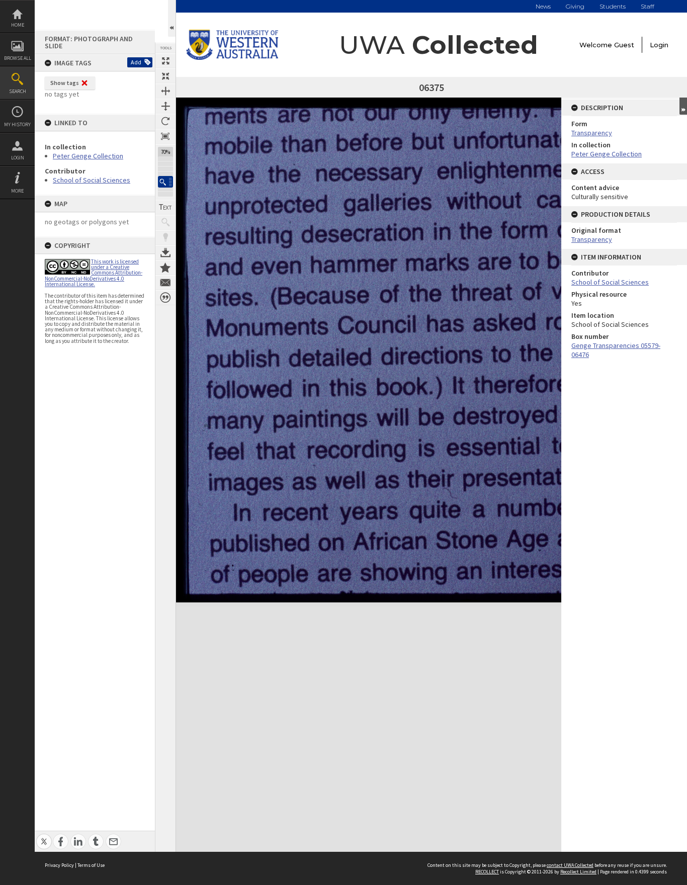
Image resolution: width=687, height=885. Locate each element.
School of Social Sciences (91, 180)
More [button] (17, 191)
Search (17, 91)
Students (612, 6)
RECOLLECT (487, 871)
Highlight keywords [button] (165, 237)
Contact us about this (165, 282)
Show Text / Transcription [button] (165, 207)
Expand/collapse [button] (683, 106)
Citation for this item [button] (165, 297)
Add (136, 62)
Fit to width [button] (165, 91)
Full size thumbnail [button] (165, 60)
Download (165, 252)
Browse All (17, 58)
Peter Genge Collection (88, 155)
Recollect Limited (578, 871)
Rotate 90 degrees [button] (165, 121)
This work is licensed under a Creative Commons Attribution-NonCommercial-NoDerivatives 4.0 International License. (93, 273)
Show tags (64, 82)
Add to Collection (165, 267)
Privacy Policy (59, 865)
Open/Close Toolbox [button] (172, 18)
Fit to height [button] (165, 106)
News (543, 6)
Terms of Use (91, 865)
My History (17, 124)
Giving (575, 6)
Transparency (591, 132)
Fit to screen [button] (165, 75)
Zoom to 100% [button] (165, 136)
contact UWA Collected (570, 865)
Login (17, 157)
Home (17, 25)
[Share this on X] (44, 836)
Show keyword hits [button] (165, 222)
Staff (647, 6)
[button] (165, 182)
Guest (624, 45)
